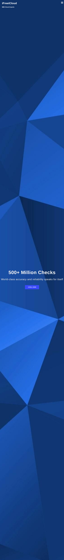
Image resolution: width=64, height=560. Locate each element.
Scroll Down (32, 287)
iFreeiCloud (9, 3)
